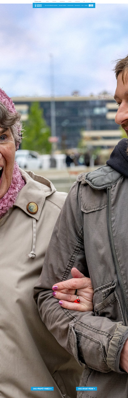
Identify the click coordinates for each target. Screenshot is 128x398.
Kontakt (86, 5)
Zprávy (47, 1)
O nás (82, 5)
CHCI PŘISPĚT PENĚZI (41, 389)
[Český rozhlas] (38, 1)
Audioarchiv (62, 1)
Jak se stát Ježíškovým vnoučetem (51, 5)
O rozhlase (77, 1)
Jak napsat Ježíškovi (62, 5)
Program (54, 1)
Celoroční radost (70, 5)
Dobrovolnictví (77, 5)
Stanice (69, 1)
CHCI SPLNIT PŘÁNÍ (85, 389)
